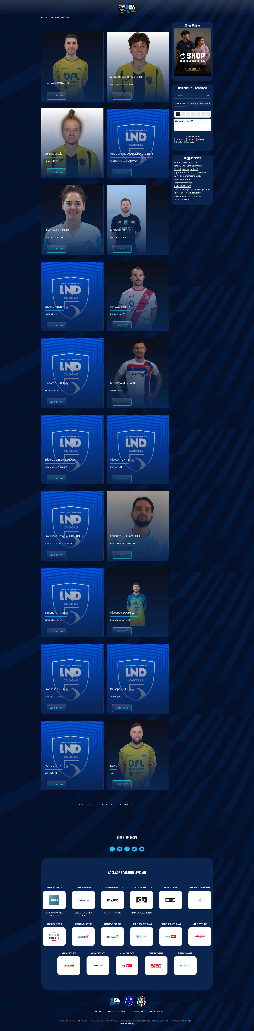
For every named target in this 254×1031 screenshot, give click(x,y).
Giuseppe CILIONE (121, 689)
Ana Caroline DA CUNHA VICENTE (131, 153)
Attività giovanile (202, 189)
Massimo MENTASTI (123, 383)
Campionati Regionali (183, 189)
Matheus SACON (121, 230)
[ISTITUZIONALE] (185, 965)
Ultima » (128, 804)
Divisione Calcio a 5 (182, 196)
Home (44, 17)
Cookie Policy (138, 1011)
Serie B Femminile (194, 165)
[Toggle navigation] (43, 9)
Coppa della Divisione (196, 172)
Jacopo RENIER (54, 306)
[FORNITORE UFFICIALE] (112, 900)
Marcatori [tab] (205, 103)
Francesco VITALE (56, 689)
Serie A (177, 162)
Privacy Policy (158, 1011)
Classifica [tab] (193, 103)
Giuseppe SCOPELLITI (124, 612)
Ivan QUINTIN (53, 765)
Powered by (124, 1023)
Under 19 (194, 169)
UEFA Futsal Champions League (188, 175)
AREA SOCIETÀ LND (117, 1011)
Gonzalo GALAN (120, 306)
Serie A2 (177, 169)
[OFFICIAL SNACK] (54, 936)
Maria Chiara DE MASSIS (126, 77)
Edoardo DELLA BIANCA (60, 459)
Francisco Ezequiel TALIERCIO (64, 536)
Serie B (185, 169)
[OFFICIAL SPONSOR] (83, 936)
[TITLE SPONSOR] (54, 900)
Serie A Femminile (189, 162)
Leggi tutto (56, 95)
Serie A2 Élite (179, 165)
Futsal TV (197, 196)
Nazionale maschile (183, 179)
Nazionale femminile (183, 182)
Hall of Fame (179, 192)
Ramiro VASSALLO (57, 83)
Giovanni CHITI (119, 459)
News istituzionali (194, 192)
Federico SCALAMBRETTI (126, 536)
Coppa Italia (179, 172)
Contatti (98, 1011)
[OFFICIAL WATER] (156, 965)
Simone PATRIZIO (56, 612)
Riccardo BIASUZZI (57, 383)
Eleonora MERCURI (57, 230)
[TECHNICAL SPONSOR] (199, 900)
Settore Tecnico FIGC (183, 199)
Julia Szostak (53, 153)
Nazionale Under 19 (182, 186)
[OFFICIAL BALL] (170, 900)
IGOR (113, 765)
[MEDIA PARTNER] (199, 936)
